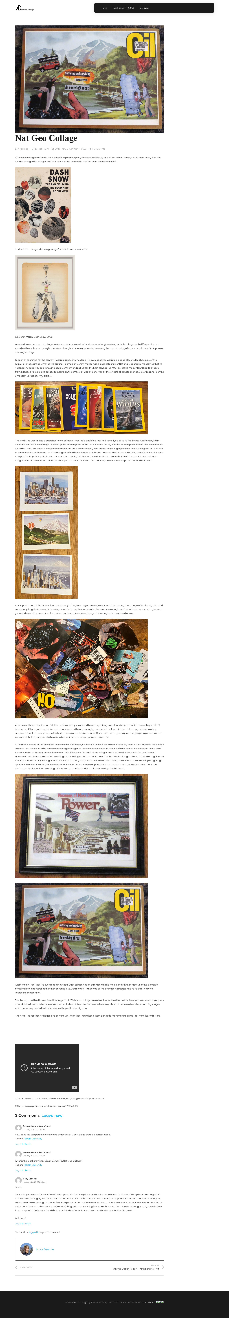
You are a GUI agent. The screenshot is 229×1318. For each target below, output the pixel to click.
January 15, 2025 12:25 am (34, 1129)
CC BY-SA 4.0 (148, 1302)
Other (70, 149)
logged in (34, 1232)
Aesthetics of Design (76, 1302)
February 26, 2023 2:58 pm (34, 1182)
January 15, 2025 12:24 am (34, 1156)
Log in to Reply (23, 1144)
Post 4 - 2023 (80, 149)
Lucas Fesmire (42, 149)
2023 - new (60, 149)
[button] (150, 8)
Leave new (52, 1115)
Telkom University (32, 1138)
